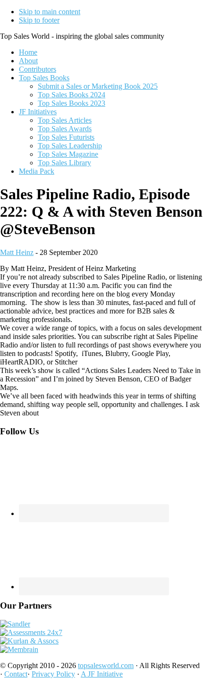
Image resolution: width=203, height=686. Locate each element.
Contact (15, 674)
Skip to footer (39, 20)
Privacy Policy (53, 674)
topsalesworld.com (106, 665)
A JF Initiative (102, 674)
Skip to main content (49, 12)
